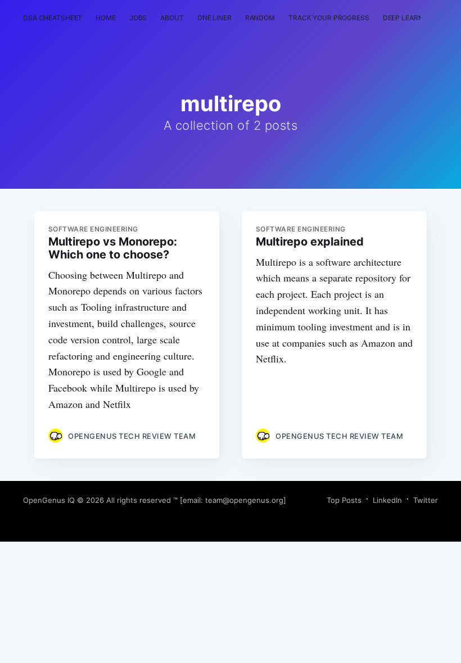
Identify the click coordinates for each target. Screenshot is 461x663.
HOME (106, 17)
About (171, 17)
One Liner (214, 17)
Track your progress (328, 17)
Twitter (425, 500)
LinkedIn (387, 500)
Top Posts (344, 500)
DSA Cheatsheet (52, 17)
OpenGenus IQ (49, 500)
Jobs (138, 17)
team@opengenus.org (244, 500)
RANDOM (260, 17)
